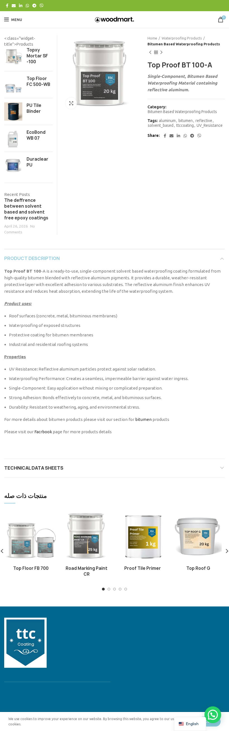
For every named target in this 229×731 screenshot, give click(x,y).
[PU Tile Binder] (13, 111)
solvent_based (160, 125)
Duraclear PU (37, 162)
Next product (161, 52)
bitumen (185, 120)
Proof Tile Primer (142, 568)
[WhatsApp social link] (27, 5)
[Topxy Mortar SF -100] (13, 57)
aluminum (167, 120)
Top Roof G (198, 568)
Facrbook (43, 431)
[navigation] (190, 724)
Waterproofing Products (182, 38)
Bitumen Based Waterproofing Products (183, 44)
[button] (212, 714)
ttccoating (185, 125)
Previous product (150, 52)
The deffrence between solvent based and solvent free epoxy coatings (26, 209)
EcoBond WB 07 (36, 135)
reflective (203, 120)
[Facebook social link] (7, 5)
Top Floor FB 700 (31, 568)
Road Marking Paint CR (87, 571)
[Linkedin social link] (20, 5)
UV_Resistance (210, 125)
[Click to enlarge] (71, 103)
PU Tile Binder (34, 108)
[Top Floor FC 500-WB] (13, 85)
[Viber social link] (41, 5)
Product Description (32, 258)
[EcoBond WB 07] (13, 138)
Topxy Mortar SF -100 (37, 56)
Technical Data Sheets (33, 468)
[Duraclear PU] (13, 165)
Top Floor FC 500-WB (38, 81)
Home (152, 38)
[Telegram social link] (34, 5)
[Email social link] (13, 5)
